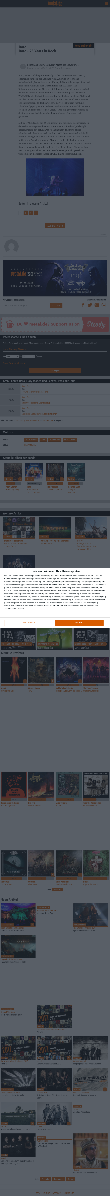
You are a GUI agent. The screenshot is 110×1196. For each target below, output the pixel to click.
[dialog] (55, 598)
